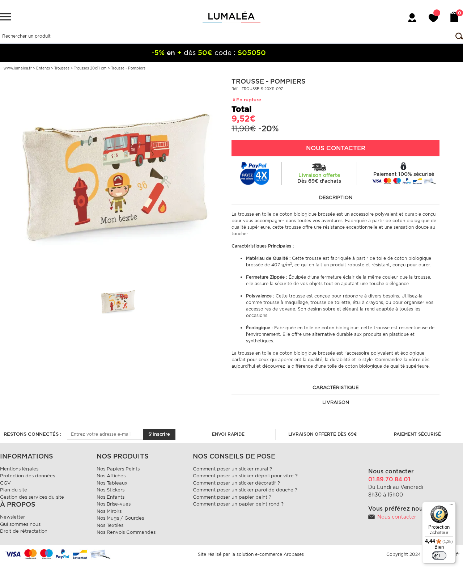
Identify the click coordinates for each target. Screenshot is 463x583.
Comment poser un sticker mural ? (232, 469)
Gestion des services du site (32, 497)
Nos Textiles (110, 525)
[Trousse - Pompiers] (115, 176)
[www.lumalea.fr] (231, 17)
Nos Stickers (110, 490)
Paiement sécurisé (417, 434)
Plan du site (13, 490)
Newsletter (12, 517)
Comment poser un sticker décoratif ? (236, 483)
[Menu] (451, 506)
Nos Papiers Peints (118, 469)
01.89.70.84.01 (389, 479)
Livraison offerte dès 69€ (322, 434)
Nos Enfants (110, 497)
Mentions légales (19, 469)
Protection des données (27, 475)
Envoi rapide (228, 434)
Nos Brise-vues (114, 504)
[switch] (439, 555)
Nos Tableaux (112, 483)
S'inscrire (159, 434)
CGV (5, 483)
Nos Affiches (111, 475)
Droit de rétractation (23, 531)
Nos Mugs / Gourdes (120, 518)
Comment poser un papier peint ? (232, 497)
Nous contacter (396, 517)
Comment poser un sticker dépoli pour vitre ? (245, 475)
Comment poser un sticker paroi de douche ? (245, 490)
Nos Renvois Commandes (126, 532)
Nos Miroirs (109, 511)
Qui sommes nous (20, 524)
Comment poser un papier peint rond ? (238, 504)
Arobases (294, 554)
